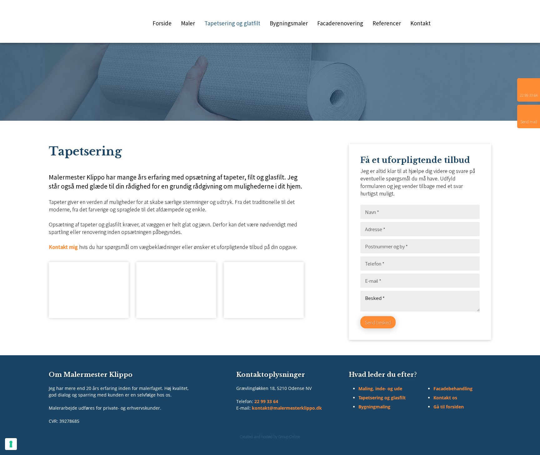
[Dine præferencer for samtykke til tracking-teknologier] (11, 444)
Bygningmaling (374, 407)
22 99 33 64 (266, 401)
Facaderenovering (340, 23)
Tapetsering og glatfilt (232, 23)
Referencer (386, 23)
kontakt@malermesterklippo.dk (287, 408)
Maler (188, 23)
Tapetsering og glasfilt (382, 398)
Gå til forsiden (448, 407)
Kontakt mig (63, 246)
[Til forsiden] (67, 21)
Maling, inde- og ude (380, 389)
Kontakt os (445, 398)
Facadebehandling (452, 389)
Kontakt (420, 23)
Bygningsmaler (289, 23)
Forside (162, 23)
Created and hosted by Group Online (270, 436)
